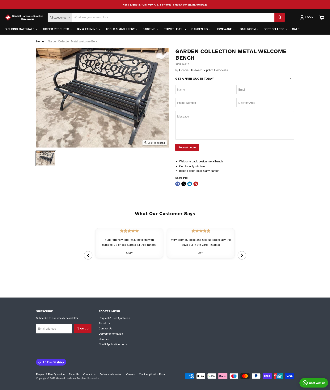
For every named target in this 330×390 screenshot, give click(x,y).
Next (242, 255)
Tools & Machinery (121, 29)
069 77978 (154, 4)
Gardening (200, 29)
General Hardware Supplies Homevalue (204, 70)
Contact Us (105, 328)
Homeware (224, 29)
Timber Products (56, 29)
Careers (103, 339)
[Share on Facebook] (177, 184)
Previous (88, 255)
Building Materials (20, 29)
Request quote (187, 147)
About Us (104, 323)
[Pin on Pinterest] (195, 184)
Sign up (82, 328)
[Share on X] (183, 184)
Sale (295, 29)
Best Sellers (274, 29)
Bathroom (248, 29)
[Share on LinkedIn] (189, 184)
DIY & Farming (87, 29)
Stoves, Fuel (174, 29)
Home (40, 41)
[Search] (279, 17)
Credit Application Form (113, 344)
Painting (149, 29)
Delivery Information (111, 333)
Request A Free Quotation (114, 317)
